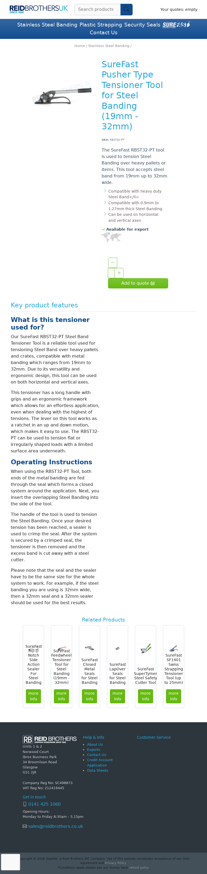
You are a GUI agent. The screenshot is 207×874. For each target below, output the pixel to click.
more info (33, 696)
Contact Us (104, 32)
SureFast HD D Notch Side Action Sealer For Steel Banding (33, 664)
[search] (126, 9)
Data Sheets (97, 770)
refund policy (139, 867)
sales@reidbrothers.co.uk (55, 826)
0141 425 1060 (44, 804)
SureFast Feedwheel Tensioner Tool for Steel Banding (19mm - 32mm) (61, 667)
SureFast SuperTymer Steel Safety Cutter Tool (145, 676)
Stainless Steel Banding (47, 25)
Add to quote (135, 283)
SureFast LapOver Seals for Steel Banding (117, 673)
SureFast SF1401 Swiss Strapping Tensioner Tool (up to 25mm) (173, 669)
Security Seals (142, 25)
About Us (95, 744)
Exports (93, 750)
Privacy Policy (115, 863)
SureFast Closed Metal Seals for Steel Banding (89, 671)
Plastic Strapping (101, 25)
